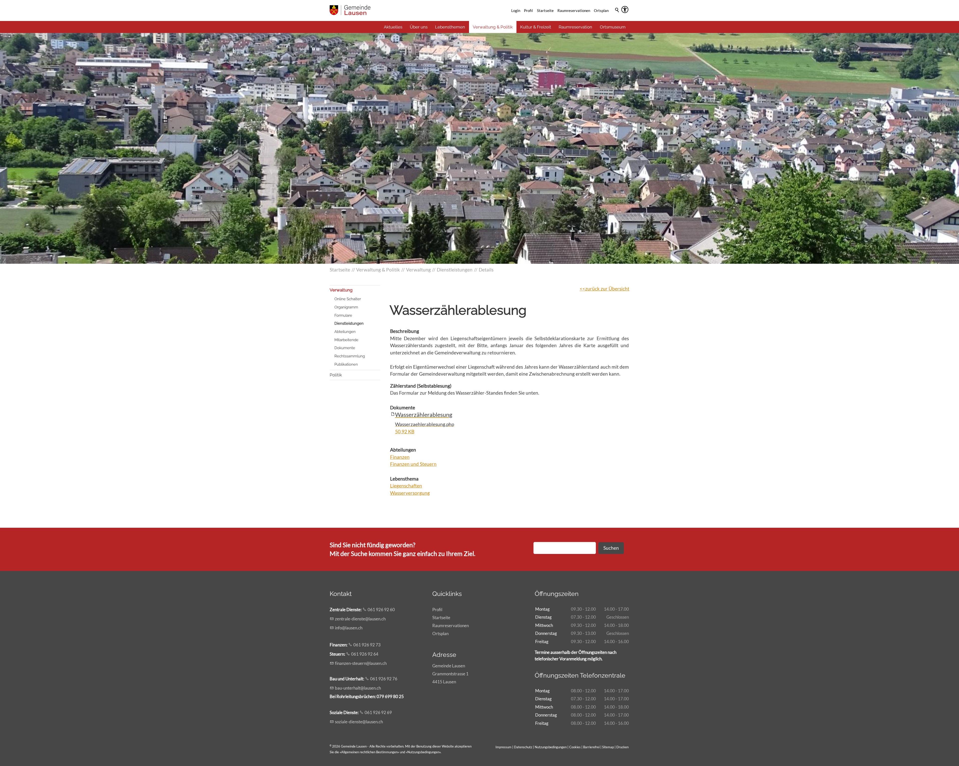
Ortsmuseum (613, 26)
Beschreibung (404, 331)
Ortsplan (601, 10)
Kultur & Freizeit (535, 26)
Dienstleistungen (349, 323)
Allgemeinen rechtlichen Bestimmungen (369, 752)
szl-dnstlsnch (359, 721)
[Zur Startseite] (350, 10)
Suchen (611, 548)
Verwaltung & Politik (493, 26)
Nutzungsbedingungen (423, 752)
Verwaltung (341, 289)
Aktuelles (393, 26)
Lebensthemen (450, 26)
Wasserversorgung (410, 493)
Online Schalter (347, 299)
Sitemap (608, 747)
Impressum (503, 747)
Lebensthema (404, 479)
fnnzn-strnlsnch (361, 663)
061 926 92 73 (367, 644)
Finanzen (400, 457)
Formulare (343, 315)
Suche (617, 16)
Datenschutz (523, 747)
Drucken (622, 747)
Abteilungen (345, 331)
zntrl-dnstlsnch (360, 618)
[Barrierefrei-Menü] (624, 9)
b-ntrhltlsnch (358, 688)
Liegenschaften (406, 486)
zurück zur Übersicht (607, 288)
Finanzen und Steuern (413, 464)
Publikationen (346, 364)
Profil (528, 10)
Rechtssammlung (349, 356)
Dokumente (344, 348)
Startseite (545, 10)
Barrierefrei (591, 747)
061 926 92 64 (364, 654)
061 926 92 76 (383, 678)
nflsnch (349, 627)
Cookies (575, 747)
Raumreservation (575, 26)
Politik (336, 374)
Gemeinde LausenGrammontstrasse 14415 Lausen (450, 673)
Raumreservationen (573, 10)
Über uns (419, 26)
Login (515, 10)
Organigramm (346, 307)
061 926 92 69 (378, 712)
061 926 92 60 (381, 609)
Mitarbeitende (346, 340)
